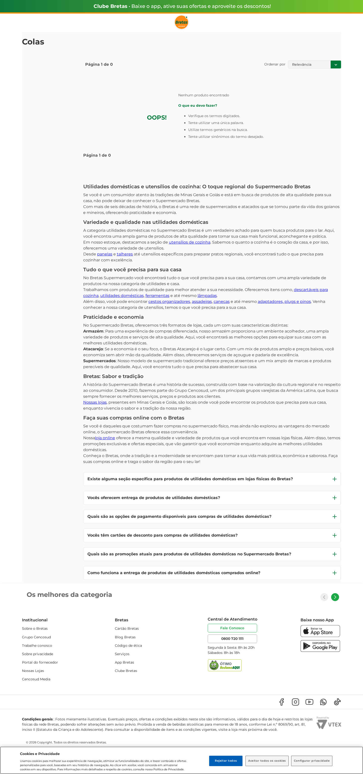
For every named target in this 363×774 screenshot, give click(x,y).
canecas (222, 301)
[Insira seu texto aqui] (320, 635)
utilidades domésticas (122, 295)
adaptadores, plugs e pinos (284, 301)
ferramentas (157, 295)
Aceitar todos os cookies (267, 760)
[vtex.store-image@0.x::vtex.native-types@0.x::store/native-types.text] (281, 702)
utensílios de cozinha (189, 242)
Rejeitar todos (226, 760)
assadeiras (202, 301)
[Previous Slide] (324, 597)
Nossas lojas (95, 402)
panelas (104, 254)
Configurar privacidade (312, 760)
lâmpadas (207, 295)
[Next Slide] (335, 597)
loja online (105, 438)
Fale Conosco (232, 628)
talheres (125, 254)
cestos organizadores (169, 301)
